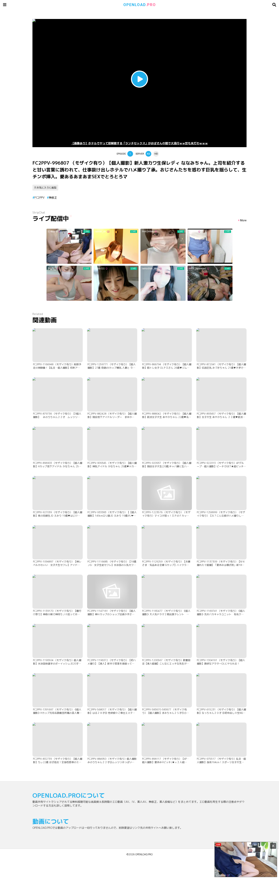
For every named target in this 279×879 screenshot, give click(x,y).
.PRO (139, 4)
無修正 (53, 197)
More (243, 220)
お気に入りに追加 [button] (46, 187)
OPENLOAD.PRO (144, 854)
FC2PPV (40, 197)
